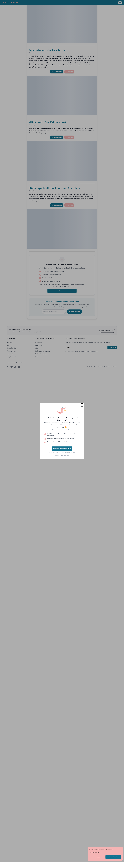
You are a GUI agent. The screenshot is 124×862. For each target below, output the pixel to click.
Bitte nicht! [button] (97, 857)
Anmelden (66, 455)
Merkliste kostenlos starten (62, 448)
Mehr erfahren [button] (94, 852)
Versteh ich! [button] (113, 857)
